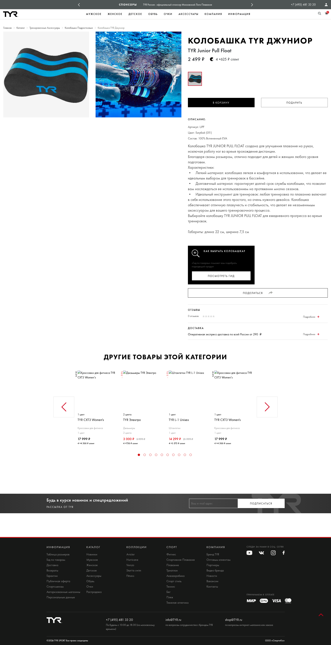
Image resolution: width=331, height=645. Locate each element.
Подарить (294, 102)
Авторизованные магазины (63, 591)
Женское (115, 14)
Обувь (153, 14)
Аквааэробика (175, 575)
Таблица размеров (58, 554)
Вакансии (212, 581)
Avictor (130, 554)
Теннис (170, 586)
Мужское (94, 14)
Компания (213, 14)
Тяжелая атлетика (177, 602)
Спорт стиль (173, 581)
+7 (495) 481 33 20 (303, 4)
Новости (211, 575)
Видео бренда (215, 570)
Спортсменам (55, 586)
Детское (135, 14)
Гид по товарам (56, 559)
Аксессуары (188, 14)
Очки (168, 14)
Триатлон (172, 570)
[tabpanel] (97, 406)
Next (252, 5)
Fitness (130, 575)
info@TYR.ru (173, 620)
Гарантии (52, 575)
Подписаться (261, 503)
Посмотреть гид (221, 276)
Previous (79, 5)
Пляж (169, 597)
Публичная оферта (58, 581)
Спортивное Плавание (180, 559)
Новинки (91, 554)
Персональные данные (61, 597)
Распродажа (94, 591)
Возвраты (52, 570)
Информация (239, 14)
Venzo (130, 565)
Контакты (212, 586)
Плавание (172, 565)
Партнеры (212, 565)
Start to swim (133, 570)
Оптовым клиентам (218, 559)
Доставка (52, 565)
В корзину (221, 102)
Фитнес (171, 554)
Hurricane (132, 559)
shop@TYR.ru (233, 620)
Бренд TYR (212, 554)
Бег (168, 591)
